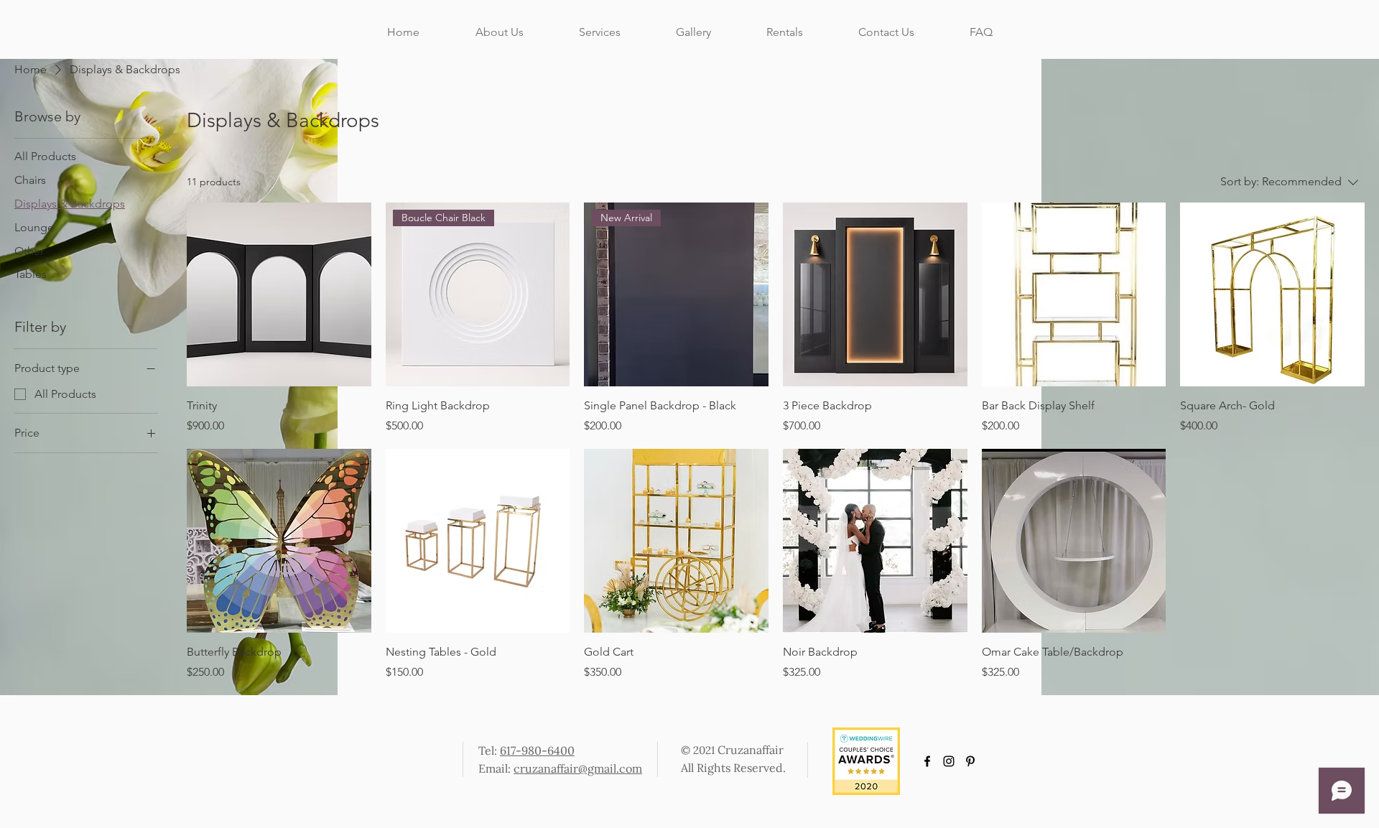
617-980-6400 (537, 750)
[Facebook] (927, 761)
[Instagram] (949, 761)
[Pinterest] (970, 761)
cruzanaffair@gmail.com (578, 768)
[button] (694, 32)
